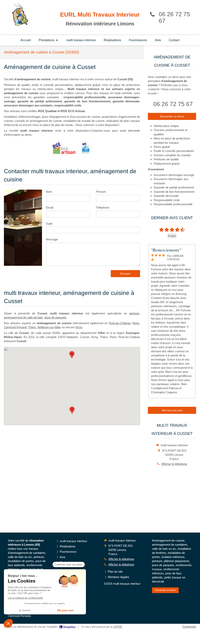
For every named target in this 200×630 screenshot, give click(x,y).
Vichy (78, 327)
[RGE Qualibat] (86, 148)
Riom (135, 323)
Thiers (32, 327)
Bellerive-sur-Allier (49, 327)
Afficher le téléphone (174, 464)
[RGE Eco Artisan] (63, 148)
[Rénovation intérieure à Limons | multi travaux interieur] (20, 14)
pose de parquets (55, 317)
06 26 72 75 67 (173, 104)
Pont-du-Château (119, 323)
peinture (134, 313)
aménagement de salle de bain (23, 317)
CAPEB (117, 626)
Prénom (101, 191)
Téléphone (102, 207)
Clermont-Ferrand (15, 327)
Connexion (189, 626)
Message (52, 239)
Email (49, 207)
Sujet (49, 223)
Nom (49, 191)
